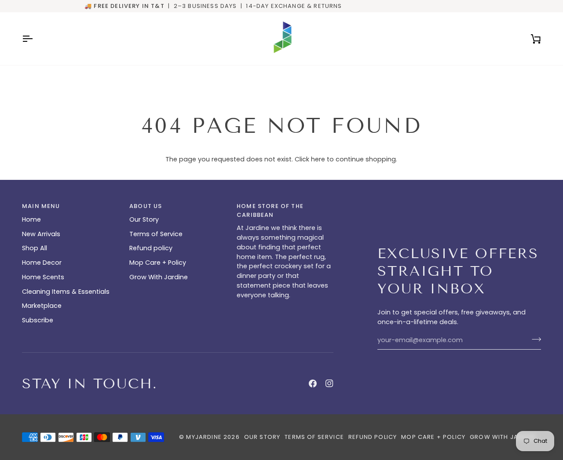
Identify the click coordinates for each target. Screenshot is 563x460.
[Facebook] (313, 383)
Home (31, 219)
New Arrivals (41, 234)
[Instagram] (329, 383)
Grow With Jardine (158, 277)
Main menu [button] (41, 206)
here (318, 159)
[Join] (533, 339)
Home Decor (42, 262)
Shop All (34, 248)
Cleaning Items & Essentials (66, 291)
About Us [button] (145, 206)
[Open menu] (35, 38)
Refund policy (150, 248)
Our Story (144, 219)
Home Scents (43, 277)
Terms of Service (156, 234)
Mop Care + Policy (157, 262)
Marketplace (42, 305)
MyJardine (204, 437)
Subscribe (37, 320)
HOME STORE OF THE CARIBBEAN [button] (270, 210)
